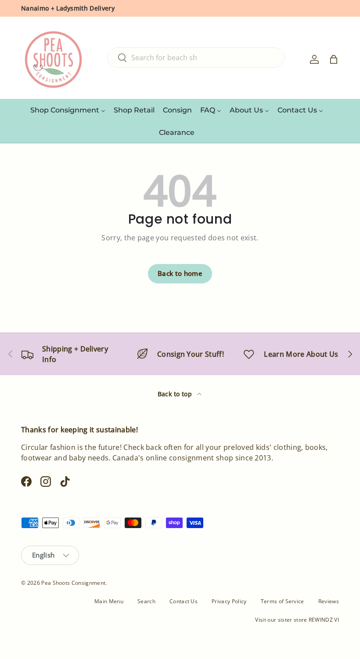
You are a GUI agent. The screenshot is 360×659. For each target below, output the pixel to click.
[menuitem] (67, 110)
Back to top (176, 394)
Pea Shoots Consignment (73, 583)
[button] (333, 59)
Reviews (328, 601)
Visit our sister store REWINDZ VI (297, 619)
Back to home (180, 273)
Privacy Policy (229, 601)
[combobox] (196, 57)
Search (146, 601)
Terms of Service (282, 601)
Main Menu (108, 601)
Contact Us (183, 601)
